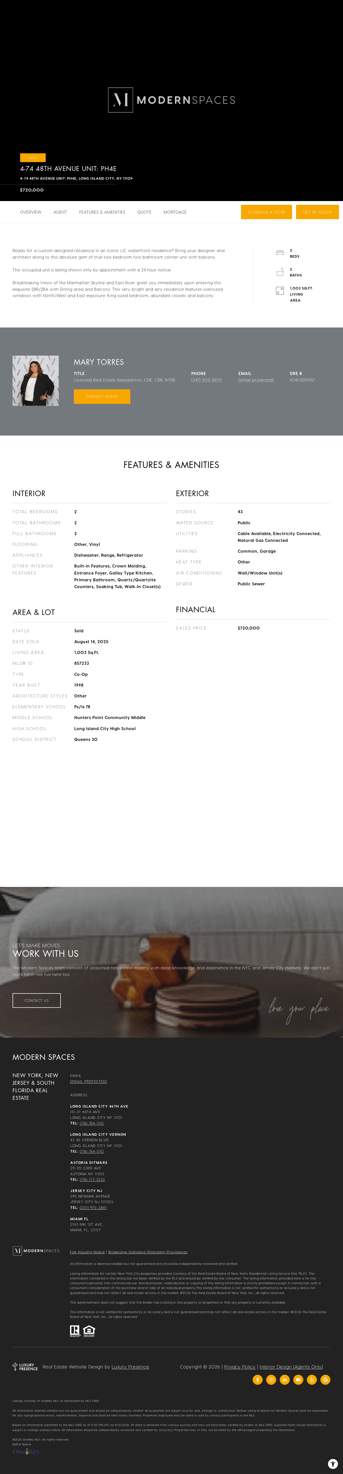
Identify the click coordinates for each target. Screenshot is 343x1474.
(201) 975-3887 (93, 1207)
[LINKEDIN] (285, 1380)
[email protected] (154, 147)
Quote (144, 212)
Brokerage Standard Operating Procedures (148, 1252)
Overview (30, 212)
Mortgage (175, 212)
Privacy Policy (240, 1366)
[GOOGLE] (325, 1380)
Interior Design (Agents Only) (291, 1366)
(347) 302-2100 (206, 379)
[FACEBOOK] (258, 1380)
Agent (60, 212)
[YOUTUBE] (298, 1380)
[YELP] (312, 1380)
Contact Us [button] (37, 1000)
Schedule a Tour (266, 212)
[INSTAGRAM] (271, 1380)
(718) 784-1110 (92, 1123)
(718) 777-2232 (92, 1179)
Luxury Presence (130, 1366)
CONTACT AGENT (102, 396)
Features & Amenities (102, 212)
